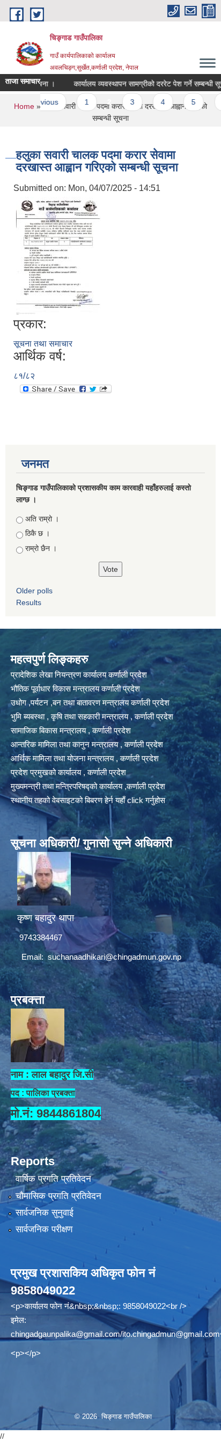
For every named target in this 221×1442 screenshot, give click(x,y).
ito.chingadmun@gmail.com (171, 1333)
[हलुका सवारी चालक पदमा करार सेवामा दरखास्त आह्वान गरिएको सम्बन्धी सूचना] (58, 255)
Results (28, 602)
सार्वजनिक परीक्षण (44, 1229)
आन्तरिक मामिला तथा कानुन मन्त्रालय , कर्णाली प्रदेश (87, 744)
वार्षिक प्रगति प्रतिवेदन (53, 1179)
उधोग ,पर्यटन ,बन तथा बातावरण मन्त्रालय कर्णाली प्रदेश (90, 702)
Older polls (34, 590)
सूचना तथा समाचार (42, 343)
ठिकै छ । (37, 533)
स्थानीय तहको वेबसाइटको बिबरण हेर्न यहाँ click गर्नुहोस (88, 800)
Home (24, 106)
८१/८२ (24, 375)
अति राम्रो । (42, 518)
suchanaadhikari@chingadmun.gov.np (114, 956)
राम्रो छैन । (41, 548)
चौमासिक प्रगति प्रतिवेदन (58, 1196)
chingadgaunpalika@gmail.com (65, 1333)
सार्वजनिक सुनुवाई (44, 1213)
